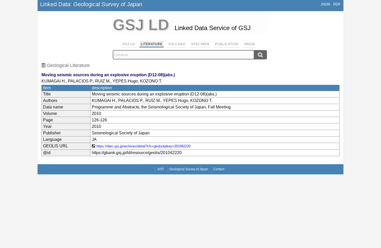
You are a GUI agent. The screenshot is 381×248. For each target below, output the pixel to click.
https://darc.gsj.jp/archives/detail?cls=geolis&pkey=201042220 (143, 146)
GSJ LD (129, 44)
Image (249, 44)
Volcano (176, 44)
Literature (152, 44)
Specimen (200, 44)
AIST (160, 169)
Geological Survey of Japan (188, 169)
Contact (218, 169)
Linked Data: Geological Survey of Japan (91, 4)
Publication (226, 44)
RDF (337, 4)
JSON (325, 4)
